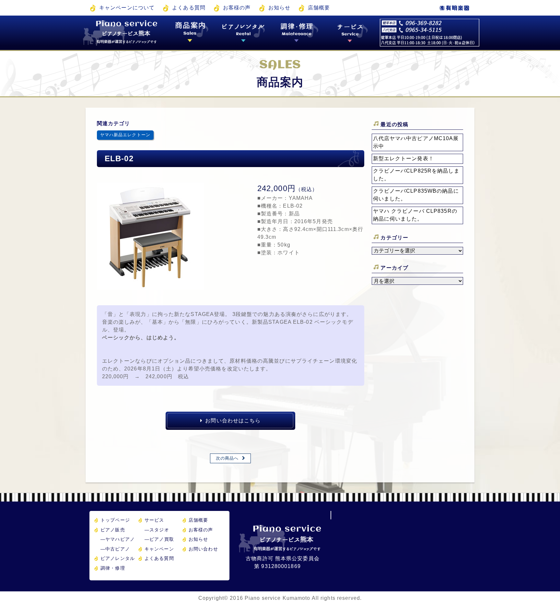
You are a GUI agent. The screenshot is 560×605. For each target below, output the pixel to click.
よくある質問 (188, 7)
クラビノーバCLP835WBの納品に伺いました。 (416, 194)
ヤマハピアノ (117, 539)
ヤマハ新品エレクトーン (125, 134)
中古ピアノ (115, 548)
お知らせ (279, 7)
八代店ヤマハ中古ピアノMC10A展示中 (416, 142)
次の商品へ (227, 458)
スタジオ (157, 529)
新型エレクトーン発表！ (403, 158)
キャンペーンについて (127, 7)
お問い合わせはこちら (233, 420)
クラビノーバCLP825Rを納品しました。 (416, 174)
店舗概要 (319, 7)
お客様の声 (237, 7)
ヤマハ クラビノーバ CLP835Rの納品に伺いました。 (415, 215)
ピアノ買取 (159, 539)
